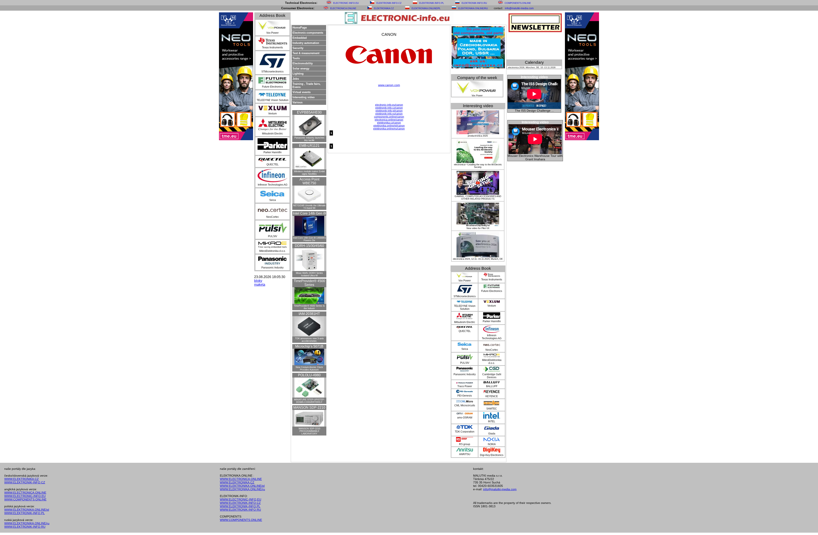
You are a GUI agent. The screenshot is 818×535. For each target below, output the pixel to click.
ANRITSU (464, 454)
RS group (464, 444)
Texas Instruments (272, 47)
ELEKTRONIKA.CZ (384, 8)
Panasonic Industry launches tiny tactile (309, 138)
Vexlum (272, 113)
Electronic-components (307, 32)
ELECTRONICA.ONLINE (343, 8)
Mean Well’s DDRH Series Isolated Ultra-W (309, 274)
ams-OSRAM (464, 417)
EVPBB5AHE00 (309, 112)
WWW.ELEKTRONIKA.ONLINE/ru (26, 523)
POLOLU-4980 (309, 375)
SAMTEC (491, 408)
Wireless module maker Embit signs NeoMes (309, 172)
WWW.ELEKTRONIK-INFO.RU (24, 526)
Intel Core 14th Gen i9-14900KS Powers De (309, 239)
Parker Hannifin (273, 152)
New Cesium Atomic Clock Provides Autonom (309, 368)
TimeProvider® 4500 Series (309, 283)
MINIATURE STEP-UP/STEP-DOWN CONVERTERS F (309, 400)
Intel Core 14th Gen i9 (309, 213)
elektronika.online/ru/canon (389, 128)
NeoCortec (272, 216)
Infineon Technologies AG (272, 184)
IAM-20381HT (309, 314)
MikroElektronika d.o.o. (272, 250)
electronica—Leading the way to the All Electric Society (478, 165)
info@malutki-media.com (519, 8)
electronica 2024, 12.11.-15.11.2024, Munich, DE (478, 259)
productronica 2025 (478, 135)
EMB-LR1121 (309, 145)
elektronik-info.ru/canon (389, 113)
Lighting (298, 73)
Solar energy (300, 68)
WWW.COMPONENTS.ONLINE (25, 499)
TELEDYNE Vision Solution (272, 100)
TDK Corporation (464, 431)
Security (297, 48)
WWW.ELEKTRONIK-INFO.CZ (24, 482)
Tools (296, 58)
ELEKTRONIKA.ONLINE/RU (473, 8)
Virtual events (301, 92)
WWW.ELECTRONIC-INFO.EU (25, 496)
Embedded (299, 37)
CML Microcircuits (464, 405)
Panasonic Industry (272, 267)
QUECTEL (272, 164)
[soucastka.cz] (478, 67)
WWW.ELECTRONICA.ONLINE (25, 492)
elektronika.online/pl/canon (389, 125)
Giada (491, 433)
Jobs (295, 78)
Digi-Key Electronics (491, 455)
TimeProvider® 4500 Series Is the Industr (309, 307)
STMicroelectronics (272, 71)
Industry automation (305, 43)
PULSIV (272, 236)
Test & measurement (305, 53)
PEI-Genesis (464, 395)
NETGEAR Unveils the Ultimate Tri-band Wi (309, 206)
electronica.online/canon (389, 119)
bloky (258, 281)
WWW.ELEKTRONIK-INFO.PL (24, 513)
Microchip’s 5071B (309, 346)
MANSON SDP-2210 (309, 407)
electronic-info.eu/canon (389, 104)
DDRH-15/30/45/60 (309, 246)
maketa (259, 284)
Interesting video (303, 97)
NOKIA (492, 444)
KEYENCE (491, 396)
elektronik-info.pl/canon (389, 110)
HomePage (299, 27)
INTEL (491, 421)
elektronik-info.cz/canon (389, 107)
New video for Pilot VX (478, 228)
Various (297, 102)
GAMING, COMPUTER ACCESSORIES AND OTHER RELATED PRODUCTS (478, 197)
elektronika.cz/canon (389, 122)
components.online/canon (389, 116)
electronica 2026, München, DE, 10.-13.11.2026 (532, 67)
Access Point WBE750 (309, 181)
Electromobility (302, 63)
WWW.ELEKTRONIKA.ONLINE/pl (26, 509)
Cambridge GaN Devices (491, 376)
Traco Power (464, 386)
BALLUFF (491, 386)
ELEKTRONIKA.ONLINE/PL (426, 8)
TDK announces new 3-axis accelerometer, (309, 339)
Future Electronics (272, 86)
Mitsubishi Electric (272, 133)
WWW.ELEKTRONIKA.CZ (21, 479)
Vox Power (272, 32)
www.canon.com (389, 85)
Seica (272, 200)
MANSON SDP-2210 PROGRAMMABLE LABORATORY (309, 431)
